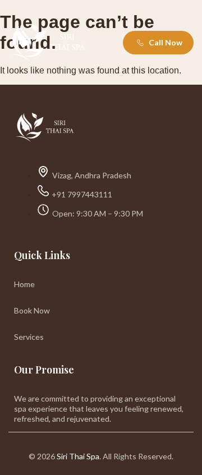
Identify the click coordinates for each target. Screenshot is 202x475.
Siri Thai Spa (78, 456)
